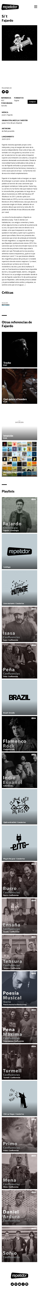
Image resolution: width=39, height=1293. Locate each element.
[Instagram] (26, 1284)
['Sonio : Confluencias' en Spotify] (19, 1244)
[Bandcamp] (3, 91)
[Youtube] (19, 1284)
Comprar (32, 102)
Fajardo (7, 20)
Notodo (6, 305)
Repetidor (12, 7)
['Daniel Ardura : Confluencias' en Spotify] (19, 1208)
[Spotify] (7, 91)
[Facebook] (23, 1284)
